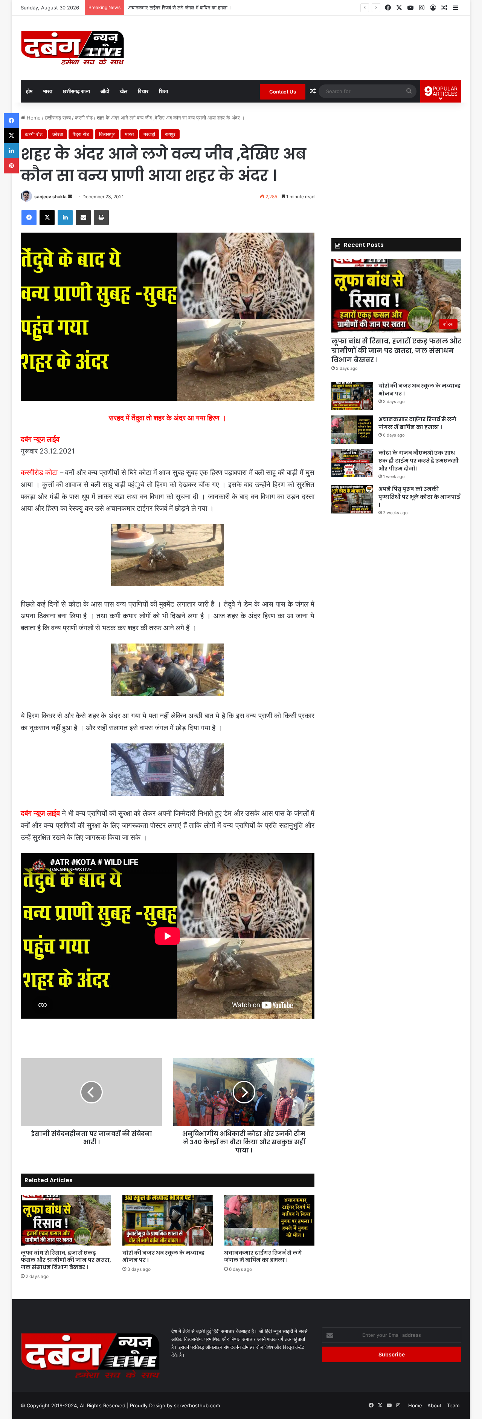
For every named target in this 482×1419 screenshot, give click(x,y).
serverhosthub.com (197, 1405)
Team (453, 1405)
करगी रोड (84, 118)
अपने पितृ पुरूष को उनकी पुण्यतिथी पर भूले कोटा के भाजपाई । (419, 497)
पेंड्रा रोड (81, 134)
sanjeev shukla (50, 196)
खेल (123, 91)
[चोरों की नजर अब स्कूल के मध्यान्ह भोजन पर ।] (167, 1220)
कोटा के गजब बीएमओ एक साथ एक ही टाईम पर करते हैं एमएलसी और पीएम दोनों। (200, 8)
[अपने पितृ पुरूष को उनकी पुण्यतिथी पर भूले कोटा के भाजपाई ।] (352, 499)
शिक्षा (163, 91)
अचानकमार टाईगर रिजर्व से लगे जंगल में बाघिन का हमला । (263, 1256)
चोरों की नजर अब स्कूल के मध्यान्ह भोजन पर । (163, 1256)
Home (33, 118)
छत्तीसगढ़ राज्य (76, 91)
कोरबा (57, 134)
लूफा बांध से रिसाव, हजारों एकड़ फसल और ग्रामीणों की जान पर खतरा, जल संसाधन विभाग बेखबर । (66, 1260)
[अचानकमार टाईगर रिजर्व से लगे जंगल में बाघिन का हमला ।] (269, 1220)
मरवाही (149, 134)
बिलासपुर (107, 134)
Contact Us (282, 92)
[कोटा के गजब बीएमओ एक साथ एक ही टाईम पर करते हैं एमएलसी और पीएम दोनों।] (352, 463)
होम (29, 91)
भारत (47, 91)
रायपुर (170, 134)
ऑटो (105, 91)
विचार (143, 91)
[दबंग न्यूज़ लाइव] (72, 48)
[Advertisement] (396, 166)
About (434, 1405)
